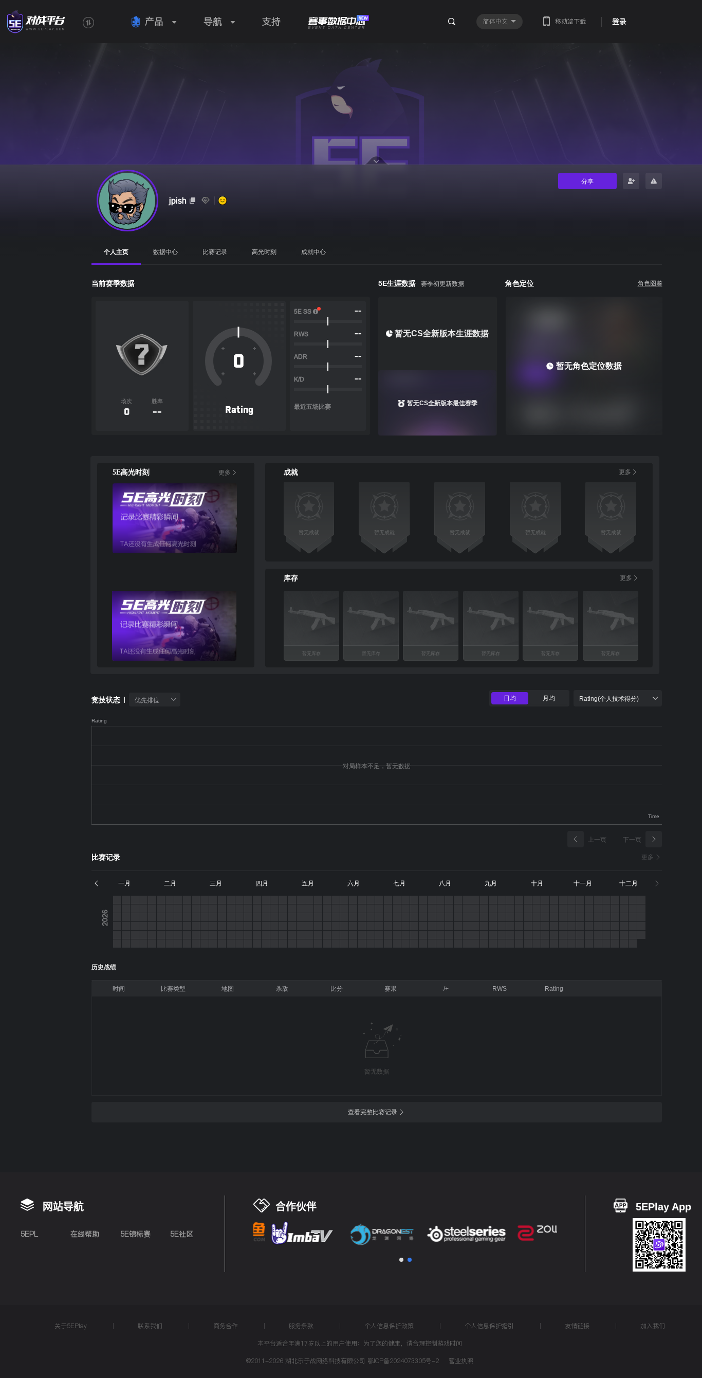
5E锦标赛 (135, 1234)
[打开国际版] (88, 22)
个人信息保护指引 (489, 1325)
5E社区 (181, 1234)
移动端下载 (570, 21)
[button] (401, 1260)
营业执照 (461, 1361)
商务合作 (225, 1325)
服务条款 (301, 1325)
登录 (619, 21)
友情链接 (577, 1325)
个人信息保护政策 (389, 1325)
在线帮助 (84, 1234)
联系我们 (150, 1325)
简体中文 (496, 21)
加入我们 (652, 1325)
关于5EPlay (70, 1325)
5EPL (29, 1234)
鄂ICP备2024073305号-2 (403, 1360)
